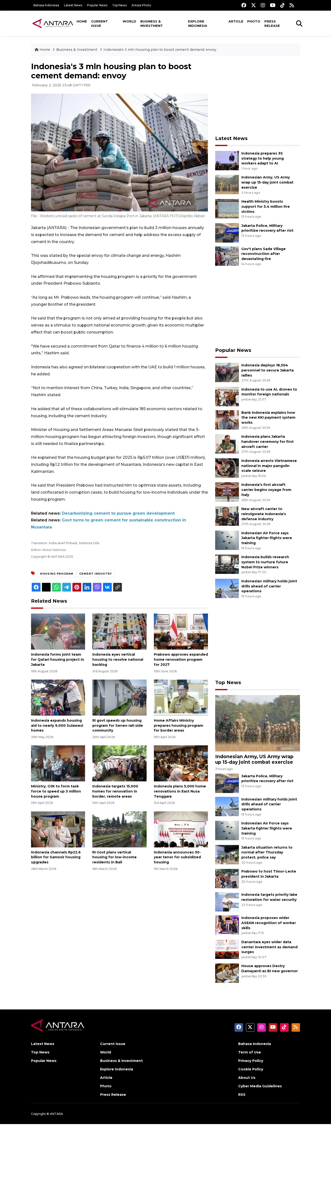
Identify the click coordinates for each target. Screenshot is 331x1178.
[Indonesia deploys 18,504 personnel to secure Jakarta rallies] (227, 372)
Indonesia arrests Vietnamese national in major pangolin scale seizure (269, 466)
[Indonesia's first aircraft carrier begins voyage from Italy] (227, 491)
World (129, 21)
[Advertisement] (257, 96)
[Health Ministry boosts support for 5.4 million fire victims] (227, 208)
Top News (119, 5)
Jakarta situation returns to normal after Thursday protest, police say (266, 852)
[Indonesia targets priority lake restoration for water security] (227, 901)
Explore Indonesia (197, 23)
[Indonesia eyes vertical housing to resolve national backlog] (119, 631)
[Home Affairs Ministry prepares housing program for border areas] (181, 697)
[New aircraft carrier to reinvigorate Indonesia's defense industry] (227, 515)
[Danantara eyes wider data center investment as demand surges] (227, 949)
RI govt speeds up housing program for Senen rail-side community (117, 725)
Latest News (73, 5)
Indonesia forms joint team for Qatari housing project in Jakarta (57, 659)
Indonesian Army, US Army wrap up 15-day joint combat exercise (267, 182)
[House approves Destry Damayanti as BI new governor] (227, 973)
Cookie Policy (250, 1069)
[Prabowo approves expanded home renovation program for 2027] (181, 631)
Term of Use (249, 1052)
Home (82, 21)
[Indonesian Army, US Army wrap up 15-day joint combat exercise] (227, 184)
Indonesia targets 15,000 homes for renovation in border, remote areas (115, 791)
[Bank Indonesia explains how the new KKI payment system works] (227, 419)
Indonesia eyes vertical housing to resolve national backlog (117, 659)
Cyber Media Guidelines (260, 1086)
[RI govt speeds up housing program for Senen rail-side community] (119, 697)
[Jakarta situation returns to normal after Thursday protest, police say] (227, 854)
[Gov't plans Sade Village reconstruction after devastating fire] (227, 255)
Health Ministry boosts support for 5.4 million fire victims (265, 206)
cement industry (95, 573)
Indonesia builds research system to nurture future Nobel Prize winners (265, 562)
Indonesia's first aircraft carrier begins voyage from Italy (266, 489)
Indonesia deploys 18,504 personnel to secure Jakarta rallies (267, 370)
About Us (246, 1077)
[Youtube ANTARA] (273, 5)
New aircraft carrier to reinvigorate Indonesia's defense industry (263, 514)
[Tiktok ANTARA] (282, 5)
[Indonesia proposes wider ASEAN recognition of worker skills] (227, 924)
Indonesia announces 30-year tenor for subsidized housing (177, 857)
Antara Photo (141, 5)
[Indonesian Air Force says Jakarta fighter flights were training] (227, 540)
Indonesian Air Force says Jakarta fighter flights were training (266, 538)
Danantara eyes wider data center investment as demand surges (269, 947)
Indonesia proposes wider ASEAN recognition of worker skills (268, 923)
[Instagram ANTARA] (263, 5)
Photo (253, 21)
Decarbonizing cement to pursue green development (118, 513)
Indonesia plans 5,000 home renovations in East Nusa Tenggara (180, 791)
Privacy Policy (250, 1061)
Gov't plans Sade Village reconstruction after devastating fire (263, 254)
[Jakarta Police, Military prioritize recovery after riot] (227, 232)
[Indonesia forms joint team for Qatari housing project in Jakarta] (58, 631)
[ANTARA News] (53, 23)
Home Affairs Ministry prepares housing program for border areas (178, 725)
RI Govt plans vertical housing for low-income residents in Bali (114, 857)
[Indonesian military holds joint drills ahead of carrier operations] (227, 588)
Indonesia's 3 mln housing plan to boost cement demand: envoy (159, 49)
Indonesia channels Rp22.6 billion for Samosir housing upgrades (56, 857)
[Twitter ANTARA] (253, 5)
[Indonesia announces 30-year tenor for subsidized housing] (181, 829)
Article (236, 21)
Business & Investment (151, 23)
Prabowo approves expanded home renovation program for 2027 (181, 659)
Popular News (97, 5)
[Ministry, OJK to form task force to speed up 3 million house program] (58, 763)
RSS (241, 1094)
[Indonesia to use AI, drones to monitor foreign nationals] (227, 396)
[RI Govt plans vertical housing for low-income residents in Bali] (119, 829)
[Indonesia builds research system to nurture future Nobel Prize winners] (227, 564)
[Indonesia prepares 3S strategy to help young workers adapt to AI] (227, 160)
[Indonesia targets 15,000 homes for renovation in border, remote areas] (119, 763)
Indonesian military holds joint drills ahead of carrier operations (269, 586)
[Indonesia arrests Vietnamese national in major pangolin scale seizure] (227, 467)
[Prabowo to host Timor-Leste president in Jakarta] (227, 878)
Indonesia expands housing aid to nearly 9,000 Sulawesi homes (57, 725)
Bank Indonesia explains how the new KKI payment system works (268, 417)
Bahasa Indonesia (46, 5)
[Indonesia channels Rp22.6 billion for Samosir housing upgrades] (58, 829)
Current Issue (99, 23)
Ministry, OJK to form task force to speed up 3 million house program (56, 791)
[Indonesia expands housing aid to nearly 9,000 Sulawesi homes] (58, 697)
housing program (56, 573)
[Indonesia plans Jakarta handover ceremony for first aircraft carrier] (227, 443)
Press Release (272, 23)
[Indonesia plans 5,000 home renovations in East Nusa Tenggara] (181, 763)
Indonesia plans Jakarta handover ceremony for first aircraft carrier (267, 441)
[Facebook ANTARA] (243, 5)
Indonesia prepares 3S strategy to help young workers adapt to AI (262, 158)
